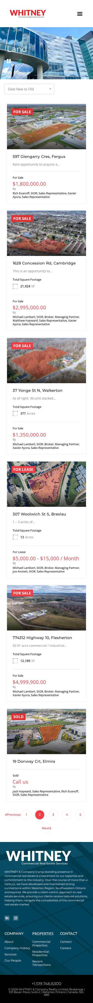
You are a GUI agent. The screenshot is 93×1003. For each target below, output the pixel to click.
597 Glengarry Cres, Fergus (39, 156)
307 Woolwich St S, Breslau (39, 514)
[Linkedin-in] (7, 918)
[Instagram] (15, 918)
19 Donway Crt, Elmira (34, 761)
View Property (46, 140)
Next (46, 828)
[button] (80, 13)
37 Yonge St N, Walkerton (38, 390)
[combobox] (29, 89)
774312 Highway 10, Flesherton (42, 637)
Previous (12, 815)
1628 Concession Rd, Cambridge (44, 263)
